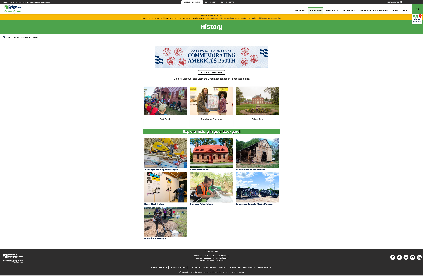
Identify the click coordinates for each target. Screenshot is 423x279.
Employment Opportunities (242, 267)
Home (8, 37)
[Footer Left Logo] (12, 258)
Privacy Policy (264, 267)
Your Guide (300, 10)
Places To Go (332, 10)
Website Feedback (159, 267)
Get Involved (349, 10)
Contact (223, 267)
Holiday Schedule (178, 267)
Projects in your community (374, 10)
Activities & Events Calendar (203, 267)
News (395, 10)
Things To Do (315, 10)
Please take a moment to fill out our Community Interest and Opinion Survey (173, 18)
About (405, 10)
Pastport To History (211, 72)
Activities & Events (22, 37)
